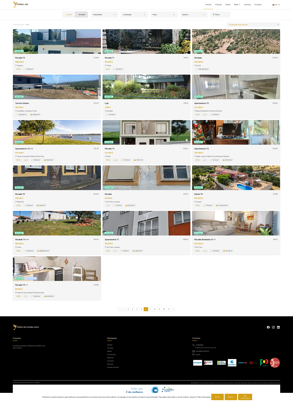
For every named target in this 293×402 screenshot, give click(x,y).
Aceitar (217, 397)
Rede (236, 4)
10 (164, 309)
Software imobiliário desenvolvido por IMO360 (26, 382)
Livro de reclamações (263, 383)
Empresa (258, 4)
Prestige (218, 4)
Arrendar (82, 14)
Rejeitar (231, 397)
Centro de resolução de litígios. (225, 383)
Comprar (69, 14)
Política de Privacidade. (241, 383)
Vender (228, 4)
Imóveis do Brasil (113, 367)
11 (168, 309)
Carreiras (247, 4)
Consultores (111, 354)
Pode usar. (134, 392)
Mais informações (245, 397)
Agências (110, 358)
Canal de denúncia (274, 383)
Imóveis (208, 4)
